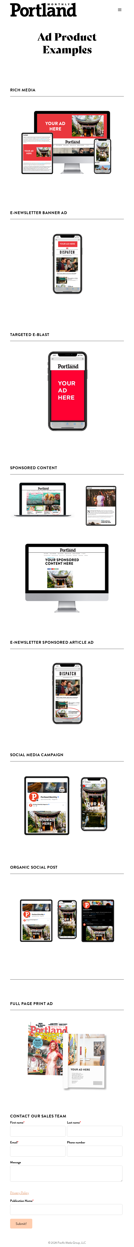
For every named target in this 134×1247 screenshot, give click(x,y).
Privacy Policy (19, 1192)
